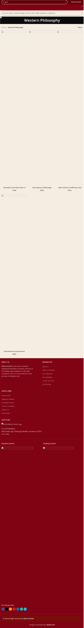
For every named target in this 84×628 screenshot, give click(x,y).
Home (4, 27)
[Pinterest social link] (14, 609)
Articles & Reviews (49, 370)
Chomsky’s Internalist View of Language (14, 188)
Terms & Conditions (8, 406)
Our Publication (48, 374)
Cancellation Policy (8, 403)
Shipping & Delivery (8, 399)
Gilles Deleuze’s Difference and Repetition (69, 188)
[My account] (77, 7)
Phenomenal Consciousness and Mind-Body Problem (14, 352)
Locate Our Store (48, 381)
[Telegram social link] (25, 609)
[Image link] (17, 524)
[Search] (80, 13)
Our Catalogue (76, 2)
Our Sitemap (47, 384)
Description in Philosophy (42, 187)
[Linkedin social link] (17, 609)
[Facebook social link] (3, 609)
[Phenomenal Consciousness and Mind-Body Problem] (14, 271)
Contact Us (5, 410)
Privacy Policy (6, 396)
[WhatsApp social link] (21, 609)
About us (45, 367)
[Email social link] (10, 609)
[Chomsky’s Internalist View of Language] (14, 108)
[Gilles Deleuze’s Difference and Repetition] (69, 108)
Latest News (6, 413)
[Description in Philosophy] (42, 108)
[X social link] (6, 609)
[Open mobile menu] (2, 7)
